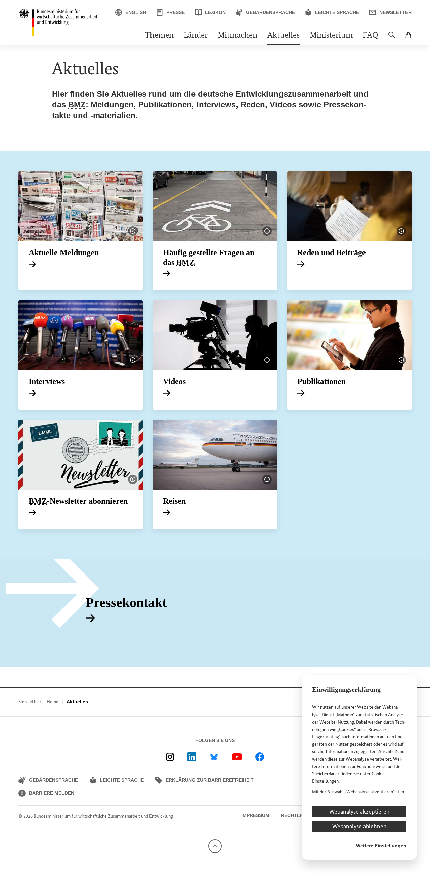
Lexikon (215, 12)
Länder (196, 36)
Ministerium (331, 36)
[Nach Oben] (215, 845)
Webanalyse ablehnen (359, 826)
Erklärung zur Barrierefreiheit (210, 780)
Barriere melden (51, 793)
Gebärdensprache (270, 12)
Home (52, 702)
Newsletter (395, 12)
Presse (175, 12)
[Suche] (391, 38)
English (135, 12)
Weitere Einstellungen (381, 845)
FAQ (370, 36)
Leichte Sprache (337, 12)
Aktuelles (283, 36)
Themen (159, 36)
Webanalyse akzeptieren (359, 811)
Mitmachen (237, 36)
